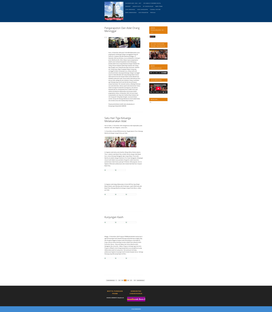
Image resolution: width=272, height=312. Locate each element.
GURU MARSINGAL (130, 9)
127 (131, 280)
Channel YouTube (155, 9)
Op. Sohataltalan (148, 6)
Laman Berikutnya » (140, 280)
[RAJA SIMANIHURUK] (113, 11)
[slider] (165, 72)
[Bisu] (162, 72)
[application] (158, 72)
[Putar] (151, 72)
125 (125, 280)
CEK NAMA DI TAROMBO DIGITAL (152, 3)
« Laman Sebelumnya (110, 280)
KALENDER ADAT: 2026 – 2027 (133, 3)
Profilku (152, 12)
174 (134, 280)
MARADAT (128, 6)
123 (119, 280)
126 (128, 280)
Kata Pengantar (143, 12)
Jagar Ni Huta (137, 6)
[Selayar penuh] (165, 92)
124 (122, 280)
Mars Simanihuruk (130, 12)
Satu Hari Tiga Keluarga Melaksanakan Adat (117, 119)
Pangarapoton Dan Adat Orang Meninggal (122, 29)
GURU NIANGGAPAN (142, 9)
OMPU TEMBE (159, 6)
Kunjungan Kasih (113, 217)
